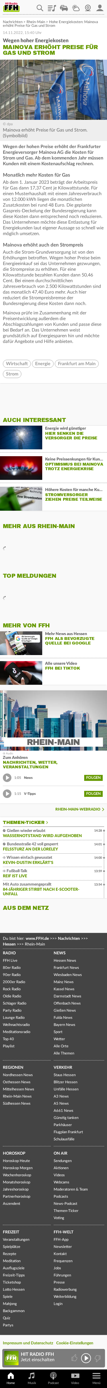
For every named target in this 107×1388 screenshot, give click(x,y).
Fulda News (63, 1018)
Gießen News (65, 1011)
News (60, 953)
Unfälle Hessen (66, 1089)
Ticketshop (12, 1282)
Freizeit (11, 1232)
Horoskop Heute (16, 1161)
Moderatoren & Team (71, 1189)
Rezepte (9, 1254)
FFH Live (10, 961)
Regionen (13, 1068)
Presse (59, 1282)
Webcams (61, 1182)
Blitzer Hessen (65, 1082)
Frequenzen (63, 1261)
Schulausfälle (64, 1139)
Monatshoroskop (16, 1182)
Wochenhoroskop (17, 1175)
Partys (8, 1325)
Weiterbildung (65, 1297)
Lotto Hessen (14, 1290)
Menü (96, 1383)
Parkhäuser (63, 1125)
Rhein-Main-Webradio (77, 809)
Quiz (6, 1318)
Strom (12, 374)
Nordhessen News (18, 1075)
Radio (9, 953)
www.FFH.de (37, 939)
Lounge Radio (14, 1018)
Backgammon (14, 1311)
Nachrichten (13, 22)
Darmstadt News (67, 996)
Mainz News (64, 982)
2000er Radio (14, 982)
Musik (32, 1383)
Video (75, 1383)
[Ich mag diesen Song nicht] (97, 1358)
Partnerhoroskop (16, 1197)
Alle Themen (64, 1053)
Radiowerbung (65, 1290)
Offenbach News (67, 1003)
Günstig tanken (66, 1118)
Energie (43, 363)
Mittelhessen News (18, 1089)
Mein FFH (100, 6)
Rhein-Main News (17, 1096)
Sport (58, 1032)
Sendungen (63, 1161)
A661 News (63, 1111)
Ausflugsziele (14, 1268)
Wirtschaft (17, 363)
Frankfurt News (66, 968)
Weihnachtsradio (16, 1025)
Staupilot (64, 6)
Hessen (9, 944)
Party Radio (12, 1011)
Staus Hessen (65, 1075)
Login (58, 1304)
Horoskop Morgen (18, 1168)
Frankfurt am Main (77, 363)
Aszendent (11, 1204)
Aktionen (61, 1168)
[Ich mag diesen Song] (75, 1358)
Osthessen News (17, 1082)
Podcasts (61, 1197)
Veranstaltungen (16, 1240)
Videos (59, 1175)
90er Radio (12, 975)
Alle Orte (61, 1046)
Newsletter (63, 1247)
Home (11, 1383)
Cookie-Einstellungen (74, 1343)
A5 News (61, 1104)
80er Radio (12, 968)
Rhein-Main (36, 22)
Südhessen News (17, 1104)
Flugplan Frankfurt (68, 1132)
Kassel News (64, 989)
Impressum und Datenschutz (28, 1343)
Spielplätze (11, 1247)
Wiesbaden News (68, 975)
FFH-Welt (63, 1232)
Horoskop (14, 1153)
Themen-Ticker (24, 822)
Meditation (12, 1261)
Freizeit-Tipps (14, 1275)
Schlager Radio (14, 1003)
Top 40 (8, 1039)
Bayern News (64, 1025)
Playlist (52, 6)
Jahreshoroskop (16, 1189)
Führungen (62, 1275)
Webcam (88, 6)
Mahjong (10, 1304)
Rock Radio (12, 989)
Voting (59, 1218)
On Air (60, 1153)
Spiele (8, 1297)
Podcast (53, 1383)
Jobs (57, 1268)
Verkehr (63, 1068)
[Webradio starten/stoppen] (86, 1358)
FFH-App (61, 1240)
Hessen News (65, 961)
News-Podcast (65, 1204)
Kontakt (60, 1254)
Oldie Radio (12, 996)
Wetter (76, 6)
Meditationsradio (16, 1032)
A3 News (61, 1096)
